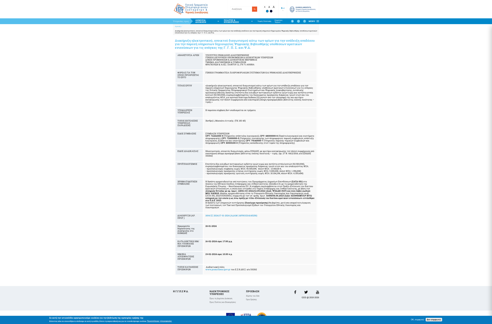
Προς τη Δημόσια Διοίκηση (220, 298)
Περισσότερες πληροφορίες (159, 321)
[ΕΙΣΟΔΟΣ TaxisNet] (298, 21)
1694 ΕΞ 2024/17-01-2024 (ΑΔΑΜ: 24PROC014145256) (231, 215)
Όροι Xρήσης (251, 299)
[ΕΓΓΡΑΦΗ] (304, 21)
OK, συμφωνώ (417, 319)
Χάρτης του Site (252, 296)
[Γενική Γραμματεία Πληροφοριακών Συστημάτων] (295, 293)
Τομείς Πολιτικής (264, 21)
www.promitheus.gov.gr (217, 269)
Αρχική (178, 26)
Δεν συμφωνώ (434, 319)
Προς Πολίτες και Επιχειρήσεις (222, 302)
